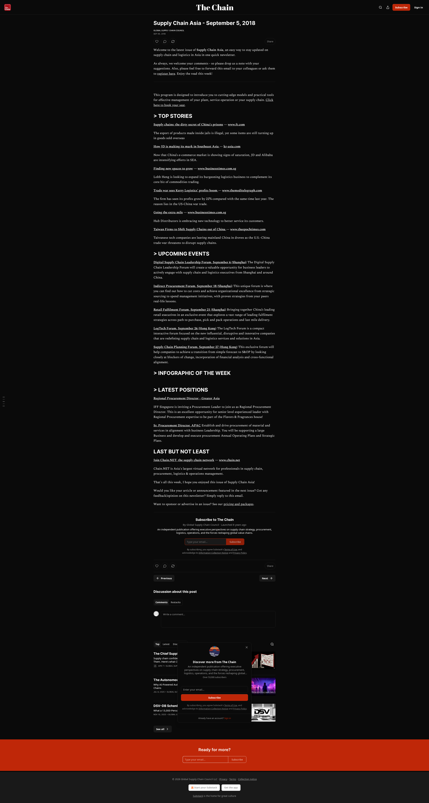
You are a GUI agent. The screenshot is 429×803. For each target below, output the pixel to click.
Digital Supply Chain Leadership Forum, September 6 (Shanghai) (200, 262)
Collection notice (247, 779)
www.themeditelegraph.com (242, 190)
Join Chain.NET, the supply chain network (184, 460)
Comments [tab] (161, 602)
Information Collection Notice (213, 708)
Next (265, 578)
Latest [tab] (166, 644)
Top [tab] (157, 644)
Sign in (418, 7)
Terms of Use (230, 705)
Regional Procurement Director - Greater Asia (187, 398)
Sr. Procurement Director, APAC (177, 425)
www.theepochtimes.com (248, 229)
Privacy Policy (240, 708)
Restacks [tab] (175, 602)
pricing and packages (238, 504)
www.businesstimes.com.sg (217, 168)
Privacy (223, 779)
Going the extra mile (168, 212)
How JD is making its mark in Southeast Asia (187, 146)
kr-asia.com (232, 146)
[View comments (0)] (165, 41)
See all (160, 729)
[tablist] (168, 602)
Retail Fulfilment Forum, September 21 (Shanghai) (190, 309)
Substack (198, 795)
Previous (166, 578)
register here (166, 73)
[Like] (157, 41)
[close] (246, 647)
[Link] (148, 116)
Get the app (231, 787)
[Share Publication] (387, 7)
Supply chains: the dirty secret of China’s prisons (188, 124)
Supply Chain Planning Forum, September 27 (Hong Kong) (195, 347)
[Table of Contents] (3, 401)
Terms (232, 779)
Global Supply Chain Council (169, 30)
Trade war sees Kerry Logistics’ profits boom (186, 190)
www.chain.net (229, 460)
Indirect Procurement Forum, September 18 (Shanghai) (193, 286)
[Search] (380, 7)
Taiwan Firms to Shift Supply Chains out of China (190, 229)
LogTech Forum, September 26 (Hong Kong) (185, 328)
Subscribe (401, 7)
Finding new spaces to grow (173, 168)
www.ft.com (236, 124)
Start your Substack (205, 787)
